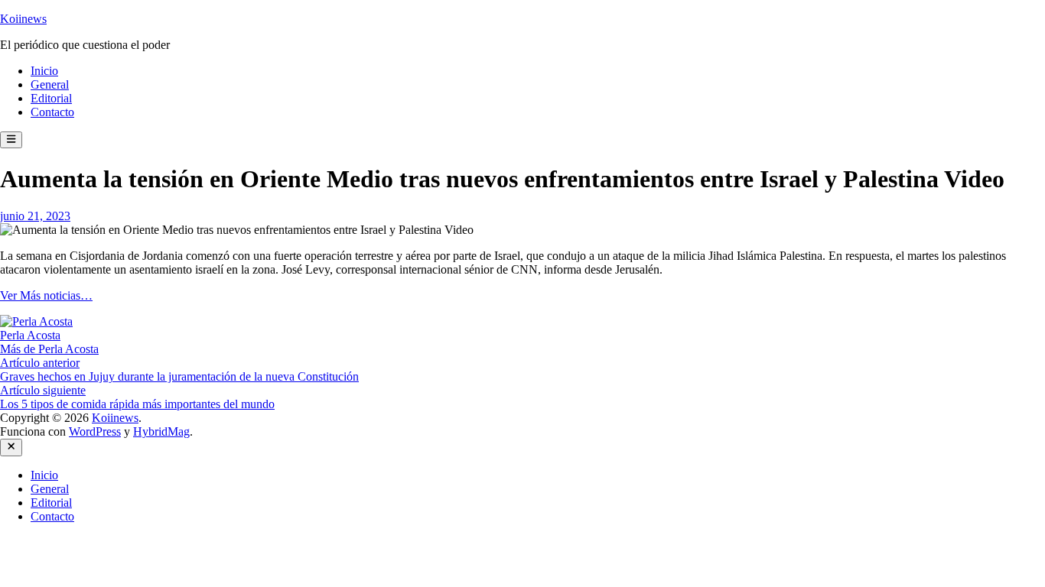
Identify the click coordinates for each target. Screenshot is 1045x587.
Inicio (44, 70)
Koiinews (23, 18)
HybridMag (161, 431)
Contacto (52, 111)
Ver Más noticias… (46, 295)
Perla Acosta (30, 335)
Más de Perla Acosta (49, 348)
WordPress (95, 431)
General (50, 84)
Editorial (51, 98)
